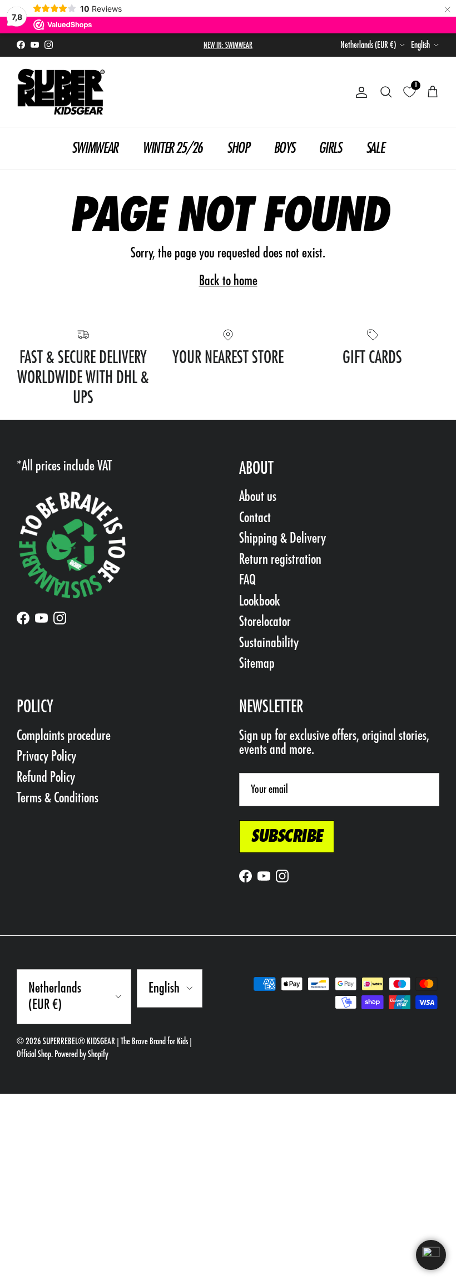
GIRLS (330, 148)
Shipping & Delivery (282, 538)
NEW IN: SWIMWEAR (228, 45)
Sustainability (269, 642)
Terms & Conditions (57, 798)
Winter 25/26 (172, 148)
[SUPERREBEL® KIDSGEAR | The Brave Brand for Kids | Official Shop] (61, 92)
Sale (375, 148)
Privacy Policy (46, 756)
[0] (409, 92)
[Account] (359, 92)
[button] (431, 1255)
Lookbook (259, 601)
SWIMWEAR (94, 148)
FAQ (247, 580)
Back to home (228, 280)
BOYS (284, 148)
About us (257, 496)
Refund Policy (46, 777)
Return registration (280, 559)
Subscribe (287, 836)
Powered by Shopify (81, 1054)
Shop (238, 148)
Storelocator (265, 621)
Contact (255, 517)
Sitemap (257, 663)
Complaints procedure (64, 735)
